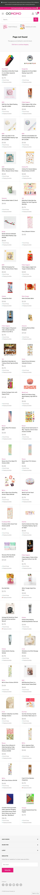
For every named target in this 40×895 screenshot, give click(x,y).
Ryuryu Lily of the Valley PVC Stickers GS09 (9, 462)
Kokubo (4, 296)
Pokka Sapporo (26, 102)
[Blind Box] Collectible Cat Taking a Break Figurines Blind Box (10, 363)
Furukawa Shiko (6, 521)
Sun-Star (24, 711)
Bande (3, 231)
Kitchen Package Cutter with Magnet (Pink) (9, 393)
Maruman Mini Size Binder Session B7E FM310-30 (8, 555)
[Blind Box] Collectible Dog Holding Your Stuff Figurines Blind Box (29, 202)
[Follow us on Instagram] (6, 884)
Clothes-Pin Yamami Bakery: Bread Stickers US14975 (29, 170)
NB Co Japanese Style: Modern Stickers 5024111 (28, 746)
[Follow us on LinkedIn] (21, 884)
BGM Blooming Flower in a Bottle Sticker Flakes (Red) (29, 683)
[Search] (35, 19)
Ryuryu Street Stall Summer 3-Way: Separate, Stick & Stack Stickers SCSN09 (30, 429)
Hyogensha (25, 69)
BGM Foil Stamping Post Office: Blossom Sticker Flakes (10, 170)
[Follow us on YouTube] (13, 884)
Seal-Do (24, 521)
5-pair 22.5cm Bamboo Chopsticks (28, 779)
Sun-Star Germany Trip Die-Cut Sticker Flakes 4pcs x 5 (29, 714)
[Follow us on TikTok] (17, 884)
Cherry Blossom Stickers (28, 231)
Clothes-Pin (25, 167)
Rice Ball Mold (5, 588)
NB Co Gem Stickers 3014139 (9, 780)
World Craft (25, 392)
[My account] (33, 14)
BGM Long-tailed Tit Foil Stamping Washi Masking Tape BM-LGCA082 (10, 137)
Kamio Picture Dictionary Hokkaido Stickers (28, 362)
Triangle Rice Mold (6, 298)
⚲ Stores (34, 8)
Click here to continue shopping (20, 44)
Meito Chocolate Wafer (28, 298)
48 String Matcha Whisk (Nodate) (28, 329)
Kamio (23, 359)
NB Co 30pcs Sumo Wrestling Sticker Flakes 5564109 (9, 493)
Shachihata (5, 69)
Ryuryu (3, 425)
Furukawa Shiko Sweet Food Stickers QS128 (9, 525)
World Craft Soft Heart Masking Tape (28, 493)
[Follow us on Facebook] (3, 884)
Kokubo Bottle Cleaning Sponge (8, 652)
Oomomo (4, 198)
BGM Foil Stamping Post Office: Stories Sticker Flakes (9, 268)
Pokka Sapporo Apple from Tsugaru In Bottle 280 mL (29, 268)
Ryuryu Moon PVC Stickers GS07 (9, 428)
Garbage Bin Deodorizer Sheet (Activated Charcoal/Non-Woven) (10, 619)
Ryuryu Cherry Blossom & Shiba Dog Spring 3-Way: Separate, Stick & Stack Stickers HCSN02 (8, 748)
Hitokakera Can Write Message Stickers (30, 652)
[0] (36, 13)
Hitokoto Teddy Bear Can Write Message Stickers (10, 714)
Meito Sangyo (25, 296)
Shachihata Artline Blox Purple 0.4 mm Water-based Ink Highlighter (10, 72)
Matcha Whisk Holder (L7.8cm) (10, 200)
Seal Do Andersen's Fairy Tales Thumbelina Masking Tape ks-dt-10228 (30, 525)
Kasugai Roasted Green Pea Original (29, 811)
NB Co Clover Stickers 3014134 (10, 682)
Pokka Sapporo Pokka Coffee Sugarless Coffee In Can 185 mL (29, 559)
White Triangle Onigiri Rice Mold (29, 589)
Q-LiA (23, 649)
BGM (3, 102)
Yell (23, 198)
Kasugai (24, 808)
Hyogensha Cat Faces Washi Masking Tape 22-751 (29, 72)
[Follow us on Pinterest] (10, 884)
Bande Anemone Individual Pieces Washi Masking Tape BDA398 (9, 235)
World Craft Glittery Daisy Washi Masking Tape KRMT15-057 (29, 396)
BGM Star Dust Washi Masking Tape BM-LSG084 (9, 105)
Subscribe (8, 870)
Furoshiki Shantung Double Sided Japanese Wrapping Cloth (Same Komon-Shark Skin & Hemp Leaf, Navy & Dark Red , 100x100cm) (9, 811)
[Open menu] (3, 13)
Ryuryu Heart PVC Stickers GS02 (29, 462)
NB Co (3, 490)
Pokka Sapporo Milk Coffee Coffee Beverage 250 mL (29, 105)
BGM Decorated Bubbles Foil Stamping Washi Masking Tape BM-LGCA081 (30, 137)
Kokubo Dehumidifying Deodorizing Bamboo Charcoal (30, 620)
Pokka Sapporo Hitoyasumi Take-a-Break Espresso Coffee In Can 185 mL (9, 329)
